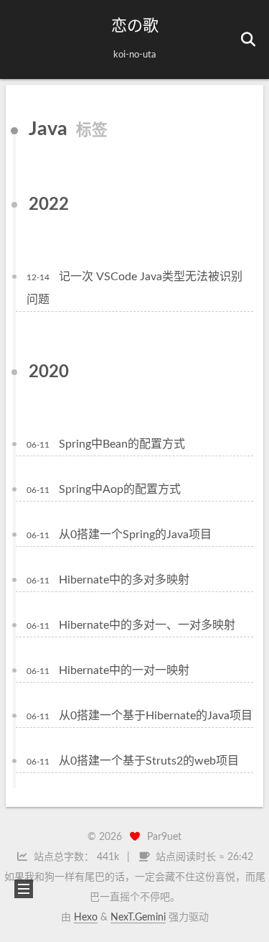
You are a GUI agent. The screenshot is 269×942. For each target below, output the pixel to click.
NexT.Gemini (138, 918)
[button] (22, 39)
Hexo (86, 918)
